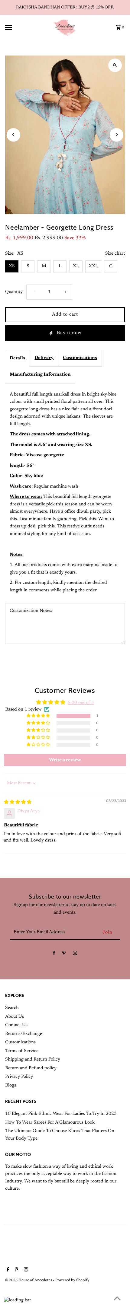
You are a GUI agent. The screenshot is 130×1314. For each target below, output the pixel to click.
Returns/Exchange (23, 1034)
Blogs (10, 1085)
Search (12, 1008)
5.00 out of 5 (81, 703)
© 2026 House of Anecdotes (29, 1280)
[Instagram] (75, 954)
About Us (14, 1016)
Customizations (20, 1042)
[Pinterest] (64, 954)
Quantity (14, 292)
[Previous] (13, 135)
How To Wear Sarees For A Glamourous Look (50, 1122)
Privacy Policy (19, 1076)
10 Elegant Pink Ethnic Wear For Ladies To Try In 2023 (61, 1114)
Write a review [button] (65, 760)
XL (76, 266)
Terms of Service (21, 1051)
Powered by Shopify (72, 1280)
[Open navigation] (26, 27)
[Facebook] (54, 954)
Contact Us (16, 1025)
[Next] (116, 135)
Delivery (44, 358)
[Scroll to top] (117, 1298)
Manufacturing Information (40, 374)
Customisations (80, 358)
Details (17, 358)
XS (12, 266)
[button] (39, 716)
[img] (17, 802)
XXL (93, 266)
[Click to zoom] (115, 65)
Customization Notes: (31, 611)
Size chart (115, 253)
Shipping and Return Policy (32, 1059)
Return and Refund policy (31, 1068)
